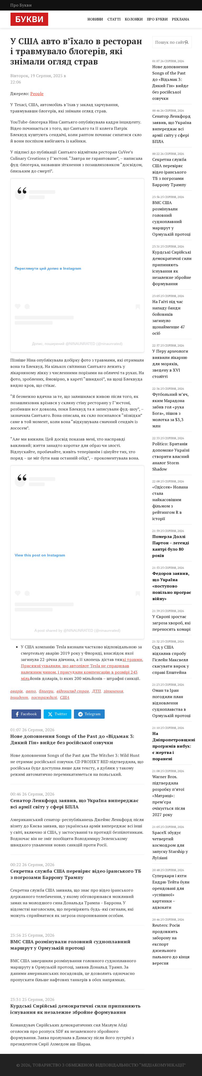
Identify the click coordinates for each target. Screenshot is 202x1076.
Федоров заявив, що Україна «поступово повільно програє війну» (171, 585)
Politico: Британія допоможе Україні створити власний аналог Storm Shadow (170, 456)
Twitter (60, 713)
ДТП (96, 691)
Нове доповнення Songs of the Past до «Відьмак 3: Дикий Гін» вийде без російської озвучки (72, 739)
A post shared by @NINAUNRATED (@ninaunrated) (77, 630)
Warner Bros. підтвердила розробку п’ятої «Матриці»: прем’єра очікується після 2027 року (168, 795)
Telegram (92, 713)
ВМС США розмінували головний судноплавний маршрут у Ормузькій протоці (70, 944)
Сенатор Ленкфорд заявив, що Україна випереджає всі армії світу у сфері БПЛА (74, 803)
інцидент (19, 697)
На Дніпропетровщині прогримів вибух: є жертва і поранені (173, 746)
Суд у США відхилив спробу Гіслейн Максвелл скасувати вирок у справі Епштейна (170, 659)
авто (31, 691)
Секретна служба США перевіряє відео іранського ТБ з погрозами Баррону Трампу (75, 874)
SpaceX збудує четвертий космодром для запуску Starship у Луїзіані (170, 845)
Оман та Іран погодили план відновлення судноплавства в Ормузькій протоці (171, 702)
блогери (46, 691)
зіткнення (113, 691)
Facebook (28, 713)
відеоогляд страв (73, 691)
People (36, 93)
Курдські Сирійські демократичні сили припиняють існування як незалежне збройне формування (75, 1009)
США (64, 697)
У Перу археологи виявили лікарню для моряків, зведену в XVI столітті (170, 363)
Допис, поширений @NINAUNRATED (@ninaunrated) (77, 344)
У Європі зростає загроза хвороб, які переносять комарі (171, 623)
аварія (16, 691)
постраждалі (44, 697)
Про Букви (21, 5)
